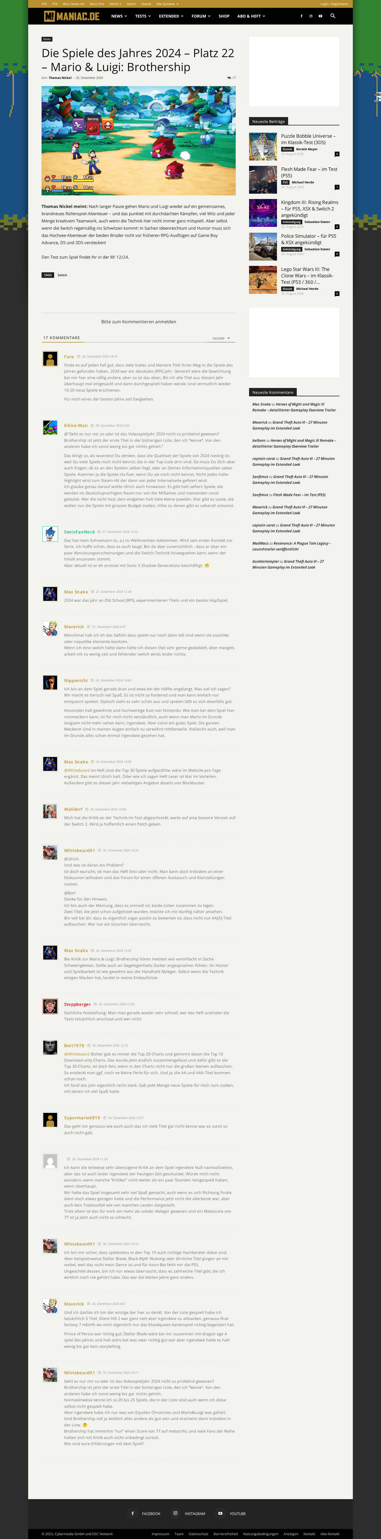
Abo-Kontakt (329, 1533)
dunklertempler (265, 561)
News (117, 16)
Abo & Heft (249, 16)
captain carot (263, 458)
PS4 (54, 4)
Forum (199, 16)
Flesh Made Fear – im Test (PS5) (299, 494)
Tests (140, 16)
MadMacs (260, 543)
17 (234, 78)
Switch (131, 4)
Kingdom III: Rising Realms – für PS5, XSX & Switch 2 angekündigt (309, 208)
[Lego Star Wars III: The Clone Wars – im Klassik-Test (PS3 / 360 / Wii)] (263, 280)
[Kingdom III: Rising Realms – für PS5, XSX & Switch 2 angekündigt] (263, 213)
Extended (169, 16)
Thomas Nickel (60, 78)
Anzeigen (291, 1533)
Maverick (74, 626)
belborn (259, 440)
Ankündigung (292, 222)
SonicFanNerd (79, 532)
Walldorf (73, 809)
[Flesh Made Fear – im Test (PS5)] (263, 180)
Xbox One (97, 4)
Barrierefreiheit (226, 1533)
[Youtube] (320, 16)
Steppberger (77, 1004)
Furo (69, 356)
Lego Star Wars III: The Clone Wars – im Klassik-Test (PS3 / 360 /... (307, 275)
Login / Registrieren (334, 4)
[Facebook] (301, 16)
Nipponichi (76, 680)
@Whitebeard (77, 770)
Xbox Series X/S (74, 4)
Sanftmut (260, 476)
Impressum (160, 1533)
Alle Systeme (165, 4)
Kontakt (309, 1533)
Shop (224, 16)
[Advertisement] (294, 71)
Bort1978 (74, 1045)
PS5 (44, 4)
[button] (332, 16)
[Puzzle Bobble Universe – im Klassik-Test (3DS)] (263, 147)
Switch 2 (115, 4)
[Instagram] (311, 16)
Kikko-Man (76, 425)
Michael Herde (303, 182)
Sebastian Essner (317, 222)
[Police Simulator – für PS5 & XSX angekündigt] (263, 247)
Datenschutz (198, 1533)
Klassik (146, 4)
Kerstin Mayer (307, 149)
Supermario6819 (82, 1117)
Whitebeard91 (79, 850)
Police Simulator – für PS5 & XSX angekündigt (308, 239)
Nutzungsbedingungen (260, 1533)
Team (179, 1533)
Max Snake (76, 591)
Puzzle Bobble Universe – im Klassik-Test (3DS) (308, 139)
